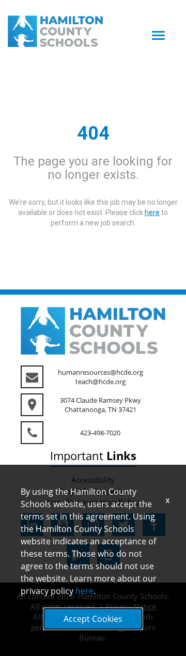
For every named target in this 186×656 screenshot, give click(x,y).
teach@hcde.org (100, 381)
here (84, 591)
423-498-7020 (100, 432)
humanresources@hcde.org (100, 372)
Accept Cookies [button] (93, 618)
